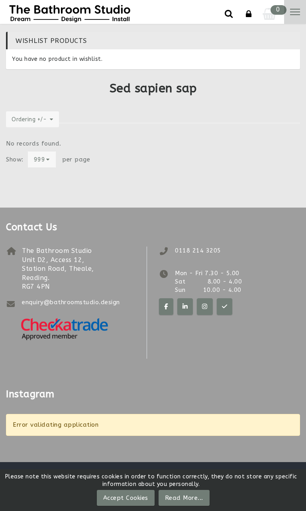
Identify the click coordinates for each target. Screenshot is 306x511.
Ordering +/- (29, 119)
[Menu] (295, 12)
